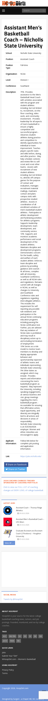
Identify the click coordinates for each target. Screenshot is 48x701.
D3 (25, 636)
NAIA (12, 641)
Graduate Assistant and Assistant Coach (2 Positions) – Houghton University (29, 533)
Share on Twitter (16, 469)
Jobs (4, 652)
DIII (40, 636)
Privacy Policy (8, 670)
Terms (5, 673)
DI (30, 636)
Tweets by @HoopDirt (13, 599)
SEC (18, 641)
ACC (4, 636)
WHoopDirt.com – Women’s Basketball (19, 659)
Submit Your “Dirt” (10, 656)
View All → (9, 543)
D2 (20, 636)
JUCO (5, 641)
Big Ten (12, 636)
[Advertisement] (24, 568)
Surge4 (16, 699)
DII (35, 636)
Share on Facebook (17, 464)
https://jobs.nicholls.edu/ (30, 456)
